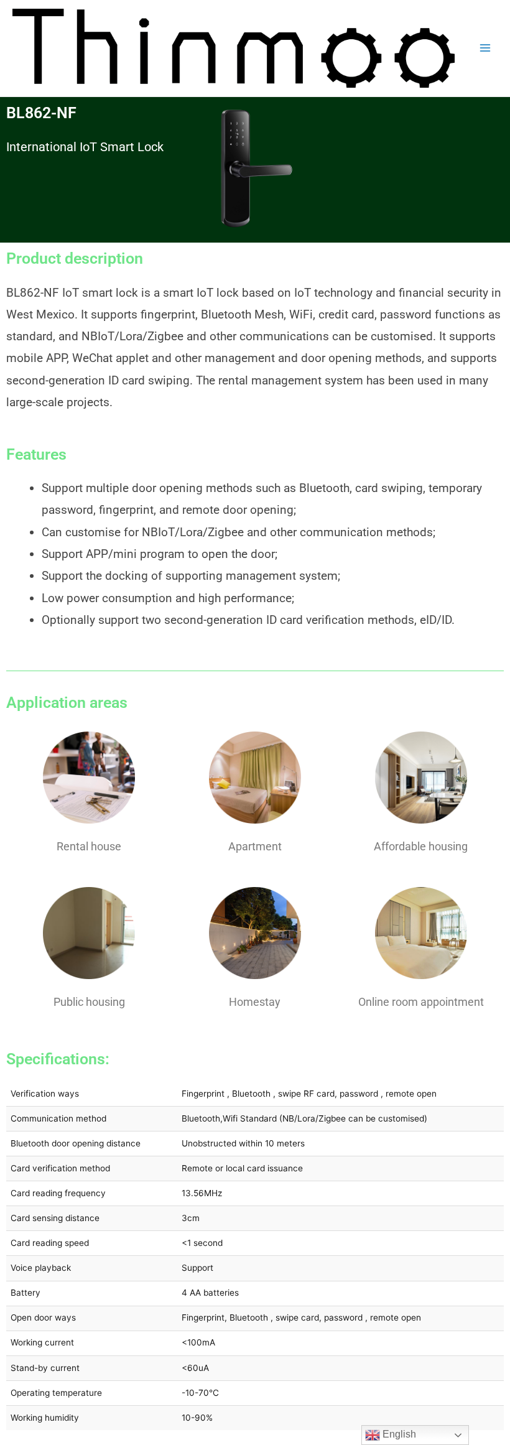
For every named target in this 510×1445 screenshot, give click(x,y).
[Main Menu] (485, 48)
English (398, 1434)
